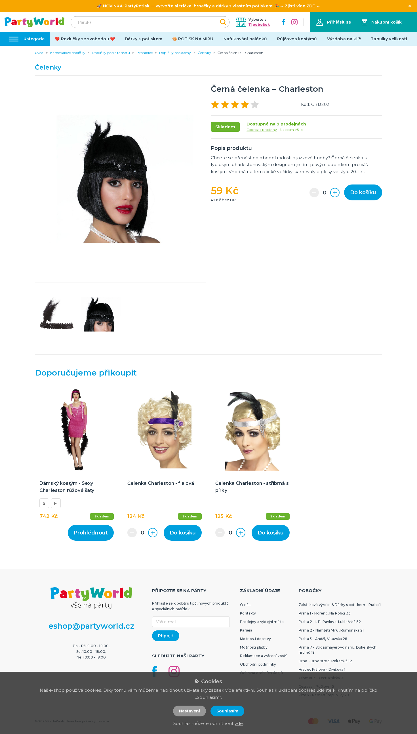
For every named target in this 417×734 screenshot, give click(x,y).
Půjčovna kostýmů (297, 38)
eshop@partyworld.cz (91, 626)
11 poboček (259, 24)
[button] (333, 22)
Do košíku (363, 192)
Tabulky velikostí (389, 38)
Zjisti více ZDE (300, 6)
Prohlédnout (91, 533)
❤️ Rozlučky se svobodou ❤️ (85, 38)
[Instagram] (294, 22)
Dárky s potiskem (143, 38)
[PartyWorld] (34, 22)
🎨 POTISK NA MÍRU (193, 38)
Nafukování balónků (245, 38)
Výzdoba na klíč (344, 38)
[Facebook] (284, 22)
